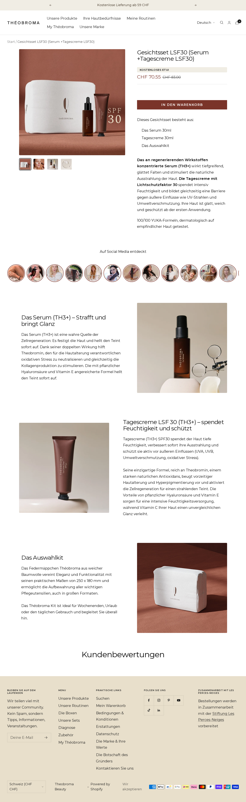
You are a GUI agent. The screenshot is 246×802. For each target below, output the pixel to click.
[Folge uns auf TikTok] (149, 710)
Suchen (102, 698)
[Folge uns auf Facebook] (149, 700)
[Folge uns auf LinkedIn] (159, 710)
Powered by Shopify (100, 786)
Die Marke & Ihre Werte (111, 744)
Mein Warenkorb (111, 706)
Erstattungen (108, 726)
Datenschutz (107, 734)
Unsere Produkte (62, 18)
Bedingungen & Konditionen (110, 716)
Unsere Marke (92, 26)
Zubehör (65, 735)
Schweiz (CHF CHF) (21, 786)
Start (11, 42)
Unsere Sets (69, 720)
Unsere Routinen (73, 706)
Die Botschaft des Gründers (112, 758)
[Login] (229, 22)
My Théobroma (60, 26)
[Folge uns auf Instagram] (159, 700)
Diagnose (66, 727)
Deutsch (204, 23)
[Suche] (221, 22)
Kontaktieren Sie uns (115, 768)
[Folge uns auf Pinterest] (169, 700)
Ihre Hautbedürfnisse (102, 18)
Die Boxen (67, 713)
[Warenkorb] (237, 22)
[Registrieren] (46, 737)
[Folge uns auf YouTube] (179, 700)
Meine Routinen (141, 18)
